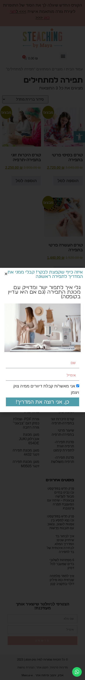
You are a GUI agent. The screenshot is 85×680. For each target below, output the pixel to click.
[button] (6, 273)
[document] (42, 340)
